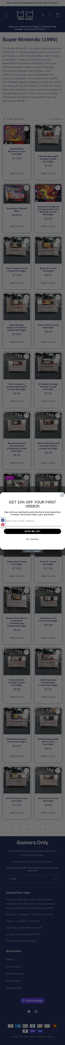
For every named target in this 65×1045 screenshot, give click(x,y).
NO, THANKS (32, 539)
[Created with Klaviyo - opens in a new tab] (32, 551)
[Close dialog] (62, 495)
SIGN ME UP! (32, 531)
